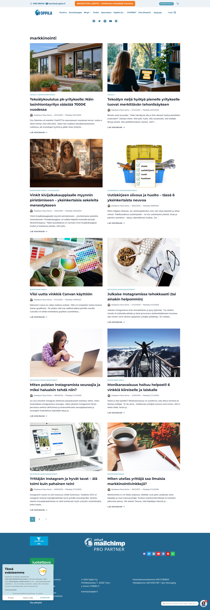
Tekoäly (33, 95)
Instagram (112, 289)
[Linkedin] (163, 554)
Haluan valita (28, 598)
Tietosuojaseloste (11, 590)
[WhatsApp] (173, 554)
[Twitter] (99, 21)
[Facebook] (93, 21)
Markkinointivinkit (47, 95)
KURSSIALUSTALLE (166, 3)
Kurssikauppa (75, 12)
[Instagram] (105, 21)
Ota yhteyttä (144, 12)
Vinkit (96, 12)
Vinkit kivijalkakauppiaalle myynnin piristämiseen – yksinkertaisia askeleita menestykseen (64, 200)
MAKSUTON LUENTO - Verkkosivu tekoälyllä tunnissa (105, 3)
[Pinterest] (116, 21)
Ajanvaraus (106, 12)
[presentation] (66, 67)
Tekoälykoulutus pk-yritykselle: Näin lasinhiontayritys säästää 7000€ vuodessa (61, 104)
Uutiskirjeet (54, 190)
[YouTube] (110, 21)
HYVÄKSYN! (45, 598)
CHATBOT (131, 12)
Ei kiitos (11, 598)
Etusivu (63, 12)
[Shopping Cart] (177, 3)
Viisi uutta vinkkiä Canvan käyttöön (61, 294)
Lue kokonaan (38, 132)
